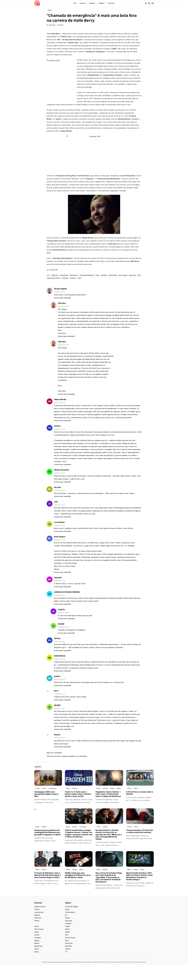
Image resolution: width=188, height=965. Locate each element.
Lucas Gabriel (59, 522)
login (64, 756)
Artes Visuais (38, 929)
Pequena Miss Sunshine (53, 278)
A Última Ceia (54, 275)
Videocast (37, 918)
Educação (68, 921)
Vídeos (36, 921)
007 (48, 275)
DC (66, 915)
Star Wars (68, 946)
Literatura (37, 938)
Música (36, 943)
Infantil (67, 926)
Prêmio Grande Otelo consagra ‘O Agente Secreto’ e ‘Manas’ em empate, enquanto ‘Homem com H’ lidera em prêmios (79, 833)
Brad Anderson (74, 275)
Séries (36, 949)
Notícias (37, 915)
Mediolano (143, 962)
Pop (66, 935)
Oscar (139, 275)
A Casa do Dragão (71, 906)
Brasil (67, 909)
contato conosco (130, 962)
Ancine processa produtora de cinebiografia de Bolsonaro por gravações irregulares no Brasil (47, 832)
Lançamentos (39, 912)
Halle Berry (104, 275)
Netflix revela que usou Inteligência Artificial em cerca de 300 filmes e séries (78, 875)
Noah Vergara (59, 537)
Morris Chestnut (123, 275)
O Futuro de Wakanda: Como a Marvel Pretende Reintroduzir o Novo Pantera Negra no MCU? (47, 875)
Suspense (73, 278)
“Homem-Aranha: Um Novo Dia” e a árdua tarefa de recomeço (139, 831)
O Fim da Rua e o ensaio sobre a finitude (139, 793)
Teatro (36, 952)
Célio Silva (52, 25)
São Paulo (68, 943)
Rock (67, 940)
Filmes (36, 932)
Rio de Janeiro (70, 938)
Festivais (68, 923)
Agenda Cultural (40, 906)
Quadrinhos (38, 946)
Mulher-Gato (132, 275)
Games (36, 935)
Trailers (67, 949)
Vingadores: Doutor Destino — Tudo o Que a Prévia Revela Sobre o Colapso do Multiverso (108, 794)
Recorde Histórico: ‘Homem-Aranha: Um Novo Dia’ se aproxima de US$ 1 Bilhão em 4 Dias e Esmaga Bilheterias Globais (108, 834)
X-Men (79, 278)
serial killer (65, 278)
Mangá (36, 940)
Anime (36, 926)
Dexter (97, 275)
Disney (67, 918)
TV (66, 952)
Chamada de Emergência (87, 275)
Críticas (37, 909)
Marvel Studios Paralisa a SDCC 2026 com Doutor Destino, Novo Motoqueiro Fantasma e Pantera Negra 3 (139, 876)
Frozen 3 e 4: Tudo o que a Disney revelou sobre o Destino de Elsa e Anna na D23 (78, 794)
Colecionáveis (70, 912)
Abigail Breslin (64, 275)
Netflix (67, 932)
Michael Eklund (113, 275)
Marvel (67, 929)
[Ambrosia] (37, 3)
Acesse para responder (62, 298)
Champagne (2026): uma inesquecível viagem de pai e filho (46, 794)
